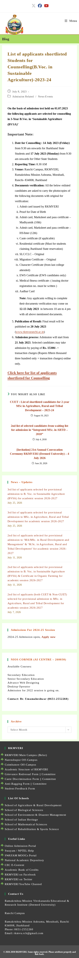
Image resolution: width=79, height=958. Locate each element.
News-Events (45, 96)
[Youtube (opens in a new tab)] (46, 6)
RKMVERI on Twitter (18, 879)
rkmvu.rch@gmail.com (28, 933)
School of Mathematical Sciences (26, 824)
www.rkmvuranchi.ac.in (30, 331)
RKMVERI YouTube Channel (23, 884)
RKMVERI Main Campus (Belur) (26, 755)
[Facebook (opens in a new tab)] (40, 6)
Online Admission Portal (20, 845)
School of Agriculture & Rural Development (33, 805)
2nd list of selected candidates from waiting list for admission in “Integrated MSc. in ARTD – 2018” (39, 430)
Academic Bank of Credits (22, 869)
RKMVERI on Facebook (20, 874)
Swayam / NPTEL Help (19, 850)
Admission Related (23, 96)
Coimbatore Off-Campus (20, 764)
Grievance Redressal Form (22, 774)
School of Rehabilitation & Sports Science (32, 829)
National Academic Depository (24, 860)
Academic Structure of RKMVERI (26, 769)
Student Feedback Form (20, 788)
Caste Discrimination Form (22, 779)
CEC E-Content (14, 865)
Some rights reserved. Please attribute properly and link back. (52, 953)
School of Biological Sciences (24, 810)
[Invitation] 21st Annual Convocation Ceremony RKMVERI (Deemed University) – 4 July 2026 (39, 454)
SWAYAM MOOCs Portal (21, 855)
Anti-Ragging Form (17, 783)
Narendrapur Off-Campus (21, 759)
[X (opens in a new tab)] (33, 6)
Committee (48, 774)
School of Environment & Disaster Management (35, 814)
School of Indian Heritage (21, 819)
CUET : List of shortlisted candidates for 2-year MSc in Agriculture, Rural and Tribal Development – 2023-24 (39, 406)
